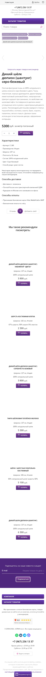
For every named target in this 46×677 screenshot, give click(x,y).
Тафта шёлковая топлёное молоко (23, 418)
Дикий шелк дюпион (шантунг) (23, 520)
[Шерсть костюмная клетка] (23, 301)
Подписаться (23, 579)
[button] (3, 57)
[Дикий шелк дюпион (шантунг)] (23, 505)
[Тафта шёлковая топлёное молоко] (23, 403)
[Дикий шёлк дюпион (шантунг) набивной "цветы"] (23, 249)
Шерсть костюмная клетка (23, 316)
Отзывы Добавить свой (23, 211)
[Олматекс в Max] (28, 635)
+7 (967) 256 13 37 (23, 7)
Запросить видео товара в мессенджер (23, 69)
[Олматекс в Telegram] (24, 635)
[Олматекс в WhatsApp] (16, 635)
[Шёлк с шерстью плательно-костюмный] (23, 453)
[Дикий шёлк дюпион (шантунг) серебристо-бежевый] (23, 350)
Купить (26, 133)
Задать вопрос (24, 654)
